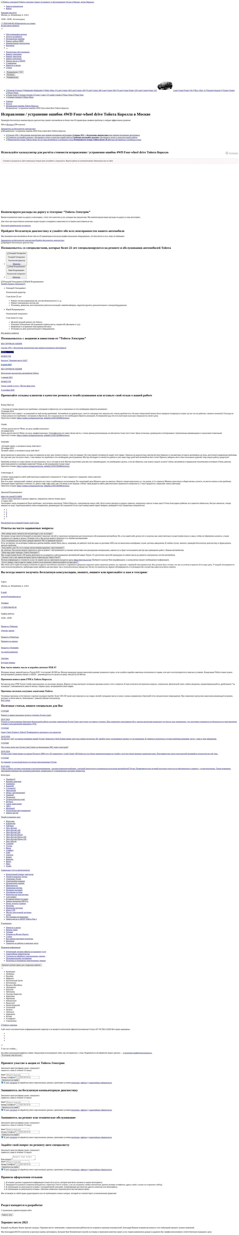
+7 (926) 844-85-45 (9, 23)
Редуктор (10, 906)
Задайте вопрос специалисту (13, 284)
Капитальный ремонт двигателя (19, 874)
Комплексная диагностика (17, 894)
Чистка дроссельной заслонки (18, 912)
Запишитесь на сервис (26, 23)
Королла (9, 859)
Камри (9, 857)
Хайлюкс (10, 826)
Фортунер (10, 821)
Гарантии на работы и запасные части (22, 943)
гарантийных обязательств (100, 1083)
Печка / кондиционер (15, 793)
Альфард (9, 850)
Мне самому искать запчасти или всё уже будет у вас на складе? (27, 534)
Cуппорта (10, 788)
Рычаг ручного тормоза (16, 903)
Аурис (8, 866)
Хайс (8, 852)
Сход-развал (11, 897)
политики (75, 1083)
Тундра (9, 846)
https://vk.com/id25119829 (11, 496)
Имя (3, 1075)
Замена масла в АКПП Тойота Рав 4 (21, 919)
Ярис (8, 864)
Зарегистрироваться (14, 6)
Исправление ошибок (15, 883)
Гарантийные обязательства (18, 954)
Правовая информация (10, 947)
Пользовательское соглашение (19, 958)
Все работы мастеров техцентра (19, 939)
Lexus (8, 915)
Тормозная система (14, 888)
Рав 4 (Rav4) (11, 841)
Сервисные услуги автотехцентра (15, 870)
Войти (8, 8)
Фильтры (10, 808)
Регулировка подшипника (17, 917)
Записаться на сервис (10, 1080)
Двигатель (11, 790)
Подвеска (10, 797)
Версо (8, 861)
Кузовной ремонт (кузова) (17, 899)
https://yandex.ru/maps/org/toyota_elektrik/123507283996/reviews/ (43, 418)
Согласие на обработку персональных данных (25, 956)
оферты (84, 1083)
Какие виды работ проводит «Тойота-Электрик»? (20, 553)
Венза (8, 848)
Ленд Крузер (11, 828)
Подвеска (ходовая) (14, 890)
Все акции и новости (10, 333)
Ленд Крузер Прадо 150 (16, 839)
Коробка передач (13, 781)
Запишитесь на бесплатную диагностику (18, 129)
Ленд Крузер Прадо (14, 835)
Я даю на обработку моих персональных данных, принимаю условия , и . (58, 1083)
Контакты (10, 941)
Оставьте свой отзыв (30, 523)
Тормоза (10, 795)
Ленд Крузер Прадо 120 (16, 837)
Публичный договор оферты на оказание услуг (26, 952)
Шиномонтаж (12, 886)
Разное (10, 786)
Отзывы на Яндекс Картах (17, 934)
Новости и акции (13, 927)
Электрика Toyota (13, 879)
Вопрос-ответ (12, 930)
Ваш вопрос (6, 1159)
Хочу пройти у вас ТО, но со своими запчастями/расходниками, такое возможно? (33, 548)
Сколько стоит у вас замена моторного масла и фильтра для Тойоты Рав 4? (31, 557)
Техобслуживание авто (10, 817)
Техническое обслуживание (18, 811)
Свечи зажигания (14, 804)
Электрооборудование (15, 881)
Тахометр (10, 784)
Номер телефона (8, 1077)
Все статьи (5, 700)
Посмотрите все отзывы (11, 523)
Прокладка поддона (14, 908)
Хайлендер (10, 823)
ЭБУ (8, 806)
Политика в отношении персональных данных (26, 961)
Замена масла (12, 813)
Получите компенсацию (16, 226)
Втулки (9, 802)
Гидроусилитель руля (15, 799)
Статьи (9, 936)
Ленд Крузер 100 (13, 830)
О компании (6, 923)
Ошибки (10, 779)
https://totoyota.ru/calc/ (83, 560)
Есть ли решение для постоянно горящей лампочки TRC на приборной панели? (32, 541)
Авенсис (9, 855)
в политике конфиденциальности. (137, 1053)
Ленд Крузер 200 (13, 832)
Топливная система (14, 892)
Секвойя (9, 844)
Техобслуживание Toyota (16, 877)
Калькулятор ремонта (10, 26)
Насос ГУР (10, 910)
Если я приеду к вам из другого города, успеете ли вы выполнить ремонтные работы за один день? (40, 562)
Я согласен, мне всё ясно (11, 1055)
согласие (13, 1083)
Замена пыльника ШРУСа (17, 901)
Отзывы (9, 932)
